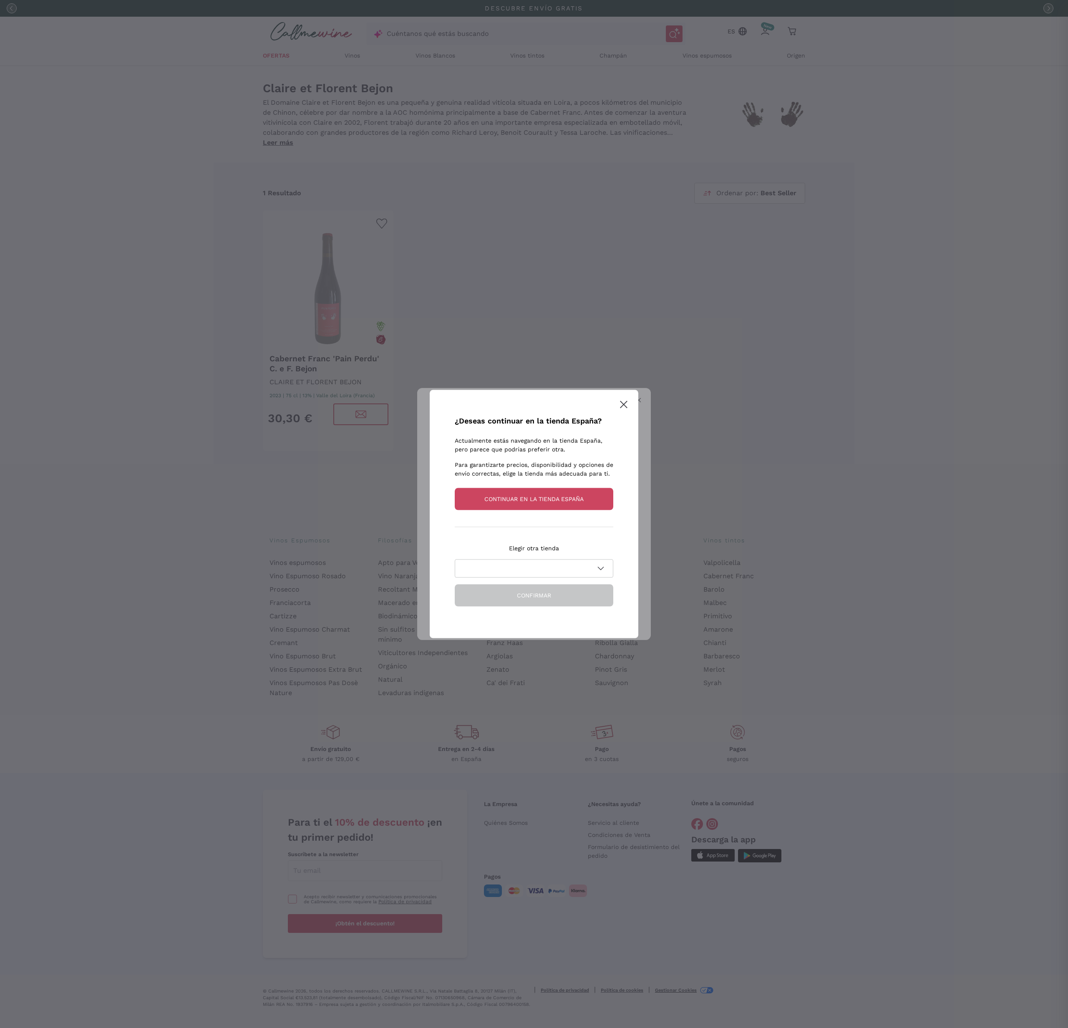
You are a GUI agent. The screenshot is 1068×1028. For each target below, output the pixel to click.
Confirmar (534, 595)
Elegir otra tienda (534, 548)
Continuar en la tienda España (534, 499)
